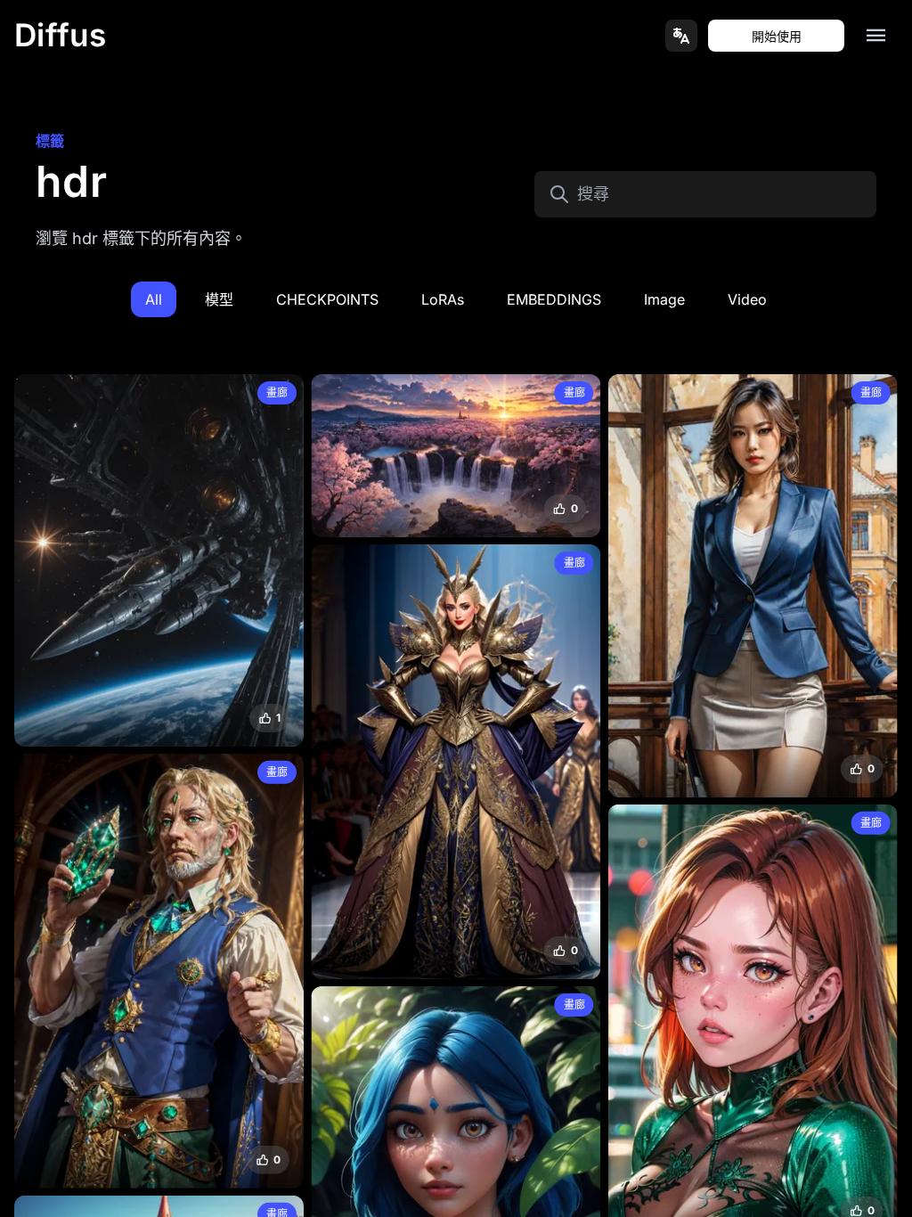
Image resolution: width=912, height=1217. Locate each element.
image (664, 299)
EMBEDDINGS (554, 299)
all (153, 299)
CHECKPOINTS (327, 299)
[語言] (681, 36)
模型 (219, 299)
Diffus (60, 34)
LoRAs (442, 299)
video (747, 299)
